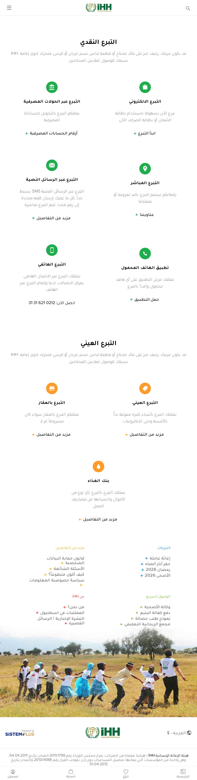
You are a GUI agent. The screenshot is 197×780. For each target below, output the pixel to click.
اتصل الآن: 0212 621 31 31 (52, 302)
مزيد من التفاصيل (53, 217)
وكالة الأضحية (157, 606)
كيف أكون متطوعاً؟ (66, 574)
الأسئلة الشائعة (69, 568)
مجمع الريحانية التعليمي (147, 623)
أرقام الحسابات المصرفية (53, 133)
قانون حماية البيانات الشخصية (65, 560)
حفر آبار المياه (157, 563)
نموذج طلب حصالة (152, 618)
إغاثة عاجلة (160, 558)
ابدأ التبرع (146, 133)
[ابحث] (188, 7)
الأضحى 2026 (157, 575)
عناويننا (147, 214)
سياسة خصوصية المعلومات (56, 580)
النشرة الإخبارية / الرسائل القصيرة (60, 621)
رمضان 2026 (158, 569)
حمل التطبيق (147, 299)
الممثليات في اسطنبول (62, 612)
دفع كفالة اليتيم (155, 612)
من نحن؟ (76, 606)
